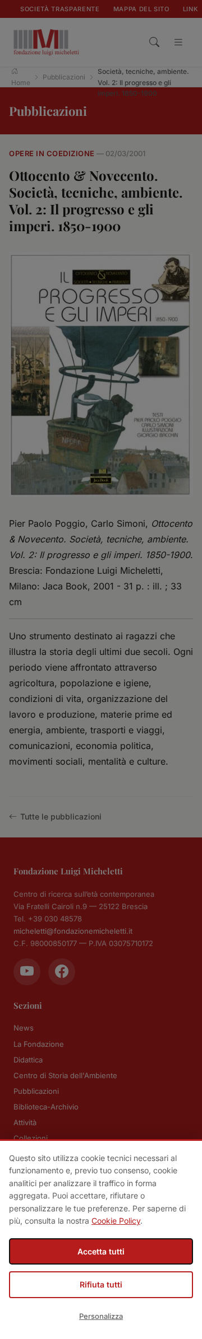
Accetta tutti (101, 1251)
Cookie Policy (115, 1220)
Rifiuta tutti (101, 1284)
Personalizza (101, 1316)
